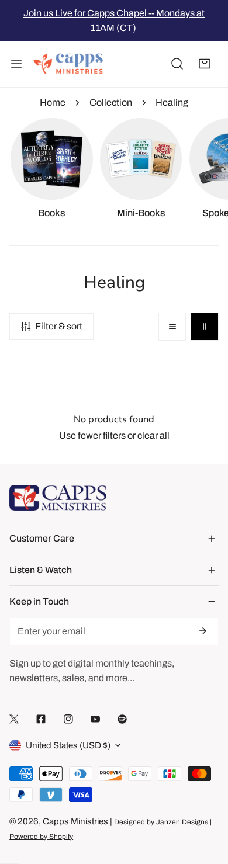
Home (52, 102)
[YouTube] (95, 719)
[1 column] (172, 327)
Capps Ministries (75, 821)
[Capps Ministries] (68, 64)
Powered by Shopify (41, 836)
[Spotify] (122, 719)
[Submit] (202, 630)
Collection (110, 102)
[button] (205, 64)
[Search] (177, 64)
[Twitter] (14, 719)
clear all (153, 435)
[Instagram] (68, 719)
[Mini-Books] (141, 159)
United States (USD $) (68, 745)
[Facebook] (40, 719)
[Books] (51, 159)
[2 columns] (205, 327)
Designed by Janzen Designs (161, 822)
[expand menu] (16, 64)
